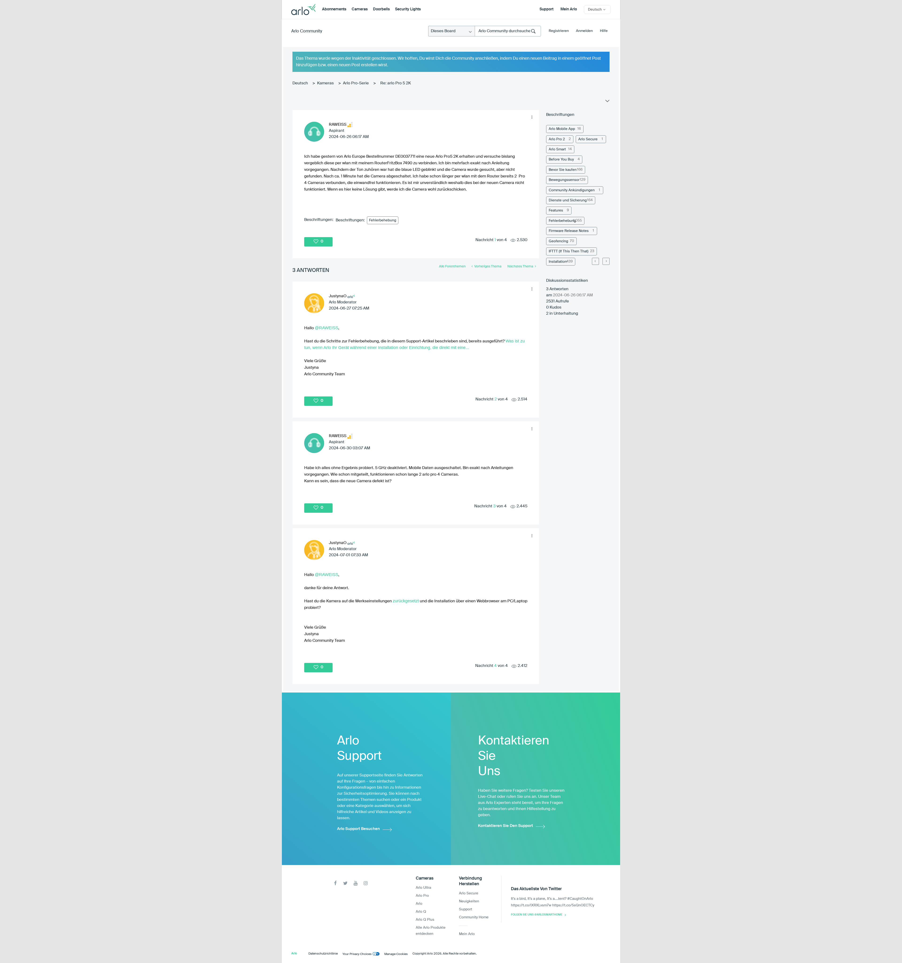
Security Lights (408, 9)
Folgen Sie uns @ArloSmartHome (536, 914)
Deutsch (300, 83)
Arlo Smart (557, 149)
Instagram (366, 883)
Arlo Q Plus (425, 919)
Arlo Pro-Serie (356, 83)
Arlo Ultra (423, 887)
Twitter (345, 883)
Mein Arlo (568, 9)
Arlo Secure (588, 139)
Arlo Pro (422, 895)
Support (546, 9)
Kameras (325, 83)
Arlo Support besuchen (358, 829)
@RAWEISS (326, 327)
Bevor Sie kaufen (563, 170)
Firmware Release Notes (569, 231)
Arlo (419, 903)
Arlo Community (306, 31)
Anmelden (584, 31)
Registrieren (559, 31)
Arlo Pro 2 (557, 139)
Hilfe (604, 31)
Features (556, 210)
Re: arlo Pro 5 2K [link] (395, 83)
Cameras (360, 9)
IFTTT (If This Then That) (568, 251)
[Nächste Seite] (606, 261)
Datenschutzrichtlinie (323, 953)
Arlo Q (421, 911)
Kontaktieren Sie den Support (505, 826)
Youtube (355, 883)
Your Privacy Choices (357, 954)
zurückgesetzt (406, 601)
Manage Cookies (396, 954)
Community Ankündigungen (572, 190)
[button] (532, 117)
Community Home (474, 917)
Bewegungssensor (564, 180)
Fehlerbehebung (382, 220)
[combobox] (508, 31)
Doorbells (381, 9)
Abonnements (334, 9)
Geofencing (558, 241)
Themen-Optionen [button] (607, 102)
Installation (558, 261)
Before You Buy (561, 159)
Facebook (335, 883)
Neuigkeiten (469, 901)
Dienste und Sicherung (568, 200)
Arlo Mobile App (562, 129)
